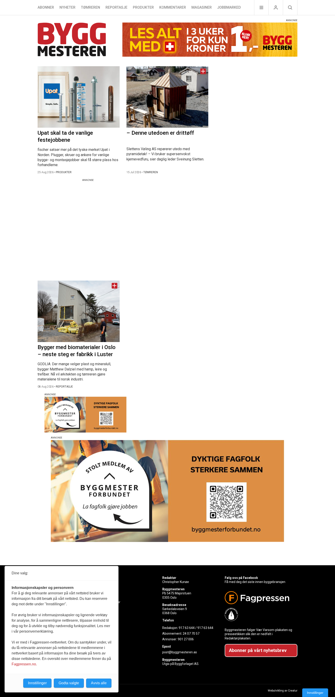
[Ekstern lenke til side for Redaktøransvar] (259, 614)
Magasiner (201, 7)
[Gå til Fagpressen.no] (259, 597)
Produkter (143, 7)
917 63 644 (187, 628)
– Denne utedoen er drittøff (160, 133)
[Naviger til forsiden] (72, 40)
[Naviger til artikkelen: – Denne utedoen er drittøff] (167, 97)
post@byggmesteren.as (179, 652)
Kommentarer (172, 7)
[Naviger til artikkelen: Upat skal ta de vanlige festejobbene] (79, 97)
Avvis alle (99, 683)
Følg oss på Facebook (241, 578)
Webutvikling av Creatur (282, 690)
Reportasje (116, 7)
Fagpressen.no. (24, 664)
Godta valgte (69, 683)
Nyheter (67, 7)
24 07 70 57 (191, 633)
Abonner (46, 7)
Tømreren (90, 7)
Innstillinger (315, 692)
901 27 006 (186, 639)
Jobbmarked (229, 7)
